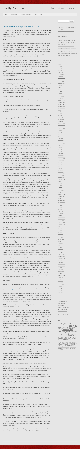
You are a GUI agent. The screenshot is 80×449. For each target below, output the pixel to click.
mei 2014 (60, 279)
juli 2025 (59, 87)
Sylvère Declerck (66, 345)
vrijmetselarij (65, 347)
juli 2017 (59, 245)
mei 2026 (60, 68)
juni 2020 (60, 183)
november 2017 (61, 239)
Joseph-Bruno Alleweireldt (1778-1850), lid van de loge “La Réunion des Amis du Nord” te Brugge (67, 42)
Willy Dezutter (15, 8)
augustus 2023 (61, 130)
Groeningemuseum (65, 331)
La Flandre (66, 335)
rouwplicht (15, 430)
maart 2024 (60, 117)
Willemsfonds (73, 347)
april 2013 (60, 290)
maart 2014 (60, 281)
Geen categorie (61, 303)
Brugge (73, 325)
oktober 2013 (61, 284)
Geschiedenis (14, 14)
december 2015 (61, 264)
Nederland (64, 342)
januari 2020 (60, 192)
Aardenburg (61, 323)
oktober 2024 (61, 104)
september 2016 (61, 256)
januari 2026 (60, 76)
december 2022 (61, 142)
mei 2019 (60, 207)
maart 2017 (60, 249)
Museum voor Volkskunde (66, 341)
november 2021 (61, 157)
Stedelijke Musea (68, 343)
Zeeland (61, 349)
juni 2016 (60, 260)
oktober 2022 (61, 145)
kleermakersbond (43, 429)
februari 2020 (61, 190)
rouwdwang (9, 430)
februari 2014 (61, 283)
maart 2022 (60, 153)
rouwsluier (20, 430)
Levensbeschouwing (26, 14)
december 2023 (61, 123)
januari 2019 (60, 215)
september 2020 (61, 177)
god (59, 331)
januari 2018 (60, 237)
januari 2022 (60, 155)
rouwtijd (26, 430)
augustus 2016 (61, 258)
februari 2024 (61, 119)
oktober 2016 (61, 254)
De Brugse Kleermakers (33, 429)
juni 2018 (60, 228)
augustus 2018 (61, 224)
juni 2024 (60, 112)
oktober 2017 (61, 241)
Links (41, 14)
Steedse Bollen (72, 344)
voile (29, 430)
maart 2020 (60, 189)
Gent (75, 330)
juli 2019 (59, 204)
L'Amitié (61, 335)
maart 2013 (60, 292)
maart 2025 (60, 95)
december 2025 (61, 78)
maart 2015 (60, 269)
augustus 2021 (61, 160)
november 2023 (61, 125)
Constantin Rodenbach (62, 327)
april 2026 (60, 70)
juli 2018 (59, 226)
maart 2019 (60, 211)
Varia (35, 14)
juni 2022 (60, 149)
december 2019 (61, 194)
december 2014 (61, 275)
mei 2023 (60, 134)
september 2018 (61, 222)
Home (6, 14)
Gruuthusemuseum (67, 333)
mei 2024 (60, 113)
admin (41, 430)
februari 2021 (61, 170)
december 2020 (61, 174)
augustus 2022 (61, 147)
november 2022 (61, 143)
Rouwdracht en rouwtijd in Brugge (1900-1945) (22, 26)
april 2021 (60, 166)
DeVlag (68, 327)
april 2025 (60, 93)
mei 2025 (60, 91)
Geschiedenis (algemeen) (64, 307)
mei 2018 (60, 230)
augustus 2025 (61, 85)
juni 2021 (60, 162)
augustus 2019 (61, 202)
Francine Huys (67, 330)
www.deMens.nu (12, 290)
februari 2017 (61, 251)
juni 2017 (60, 247)
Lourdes (69, 339)
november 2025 (61, 80)
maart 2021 (60, 168)
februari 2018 (61, 236)
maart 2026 (60, 72)
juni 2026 (60, 66)
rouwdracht (68, 342)
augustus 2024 (61, 108)
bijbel (67, 326)
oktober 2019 (61, 198)
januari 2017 (60, 252)
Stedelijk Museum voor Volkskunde (67, 344)
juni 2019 (60, 205)
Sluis (62, 343)
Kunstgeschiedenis (62, 309)
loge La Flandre (63, 338)
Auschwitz (63, 326)
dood (71, 327)
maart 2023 (60, 138)
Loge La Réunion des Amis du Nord (67, 339)
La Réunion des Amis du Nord (67, 336)
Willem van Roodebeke (63, 314)
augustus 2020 (61, 179)
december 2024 (61, 100)
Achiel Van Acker (68, 323)
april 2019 (60, 209)
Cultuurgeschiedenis (62, 301)
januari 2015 (60, 273)
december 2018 (61, 217)
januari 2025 (60, 98)
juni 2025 (60, 89)
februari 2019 (61, 213)
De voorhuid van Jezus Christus (65, 51)
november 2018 (61, 219)
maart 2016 (60, 262)
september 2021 (61, 159)
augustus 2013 (61, 286)
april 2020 (60, 187)
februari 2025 (61, 96)
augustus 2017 (61, 243)
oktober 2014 (61, 277)
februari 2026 (61, 74)
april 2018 (60, 232)
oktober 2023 (61, 127)
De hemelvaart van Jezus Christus (66, 46)
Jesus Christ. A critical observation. (66, 31)
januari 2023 (60, 140)
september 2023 (61, 128)
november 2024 (61, 102)
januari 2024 (60, 121)
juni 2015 (60, 268)
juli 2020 (59, 181)
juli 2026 (59, 65)
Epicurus (66, 328)
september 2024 (61, 106)
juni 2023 (60, 132)
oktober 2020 (61, 175)
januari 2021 (60, 172)
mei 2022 (60, 151)
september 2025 (61, 83)
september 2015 (61, 266)
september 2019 (61, 200)
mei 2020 (60, 185)
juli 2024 (59, 110)
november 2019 (61, 196)
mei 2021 (60, 164)
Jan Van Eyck (64, 334)
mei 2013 (60, 288)
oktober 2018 (61, 221)
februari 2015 (61, 271)
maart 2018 (60, 234)
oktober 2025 (61, 81)
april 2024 (60, 115)
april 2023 (60, 136)
